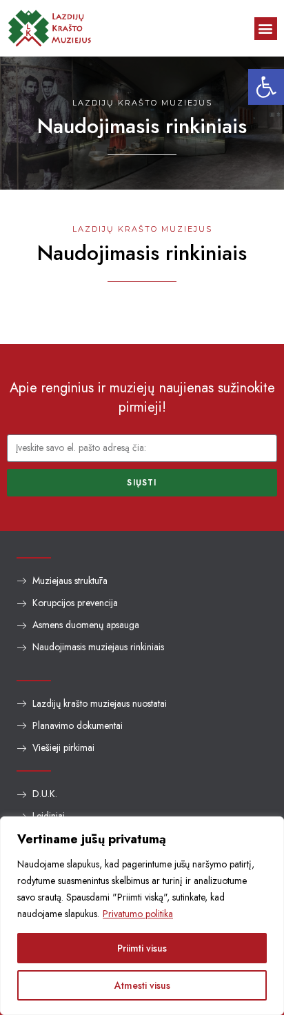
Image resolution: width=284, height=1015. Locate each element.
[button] (266, 87)
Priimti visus (142, 948)
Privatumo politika (138, 914)
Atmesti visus (142, 985)
